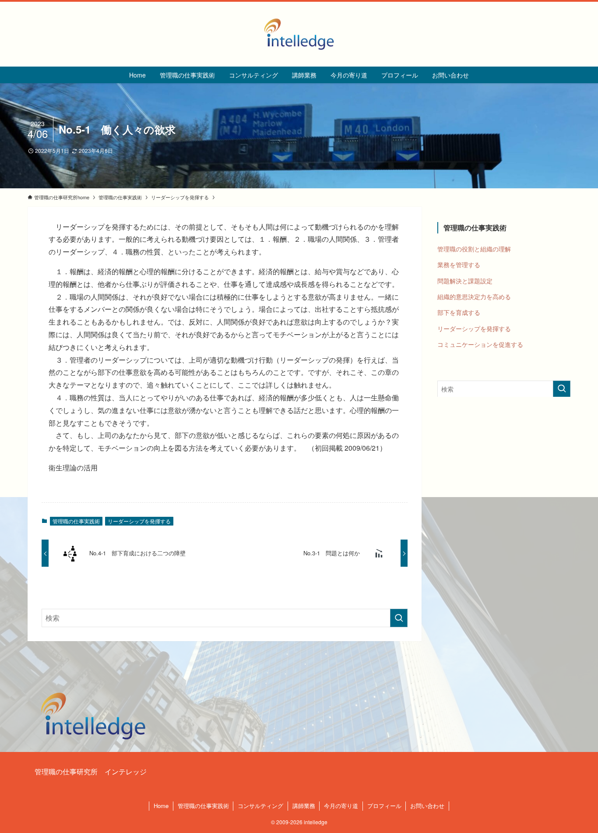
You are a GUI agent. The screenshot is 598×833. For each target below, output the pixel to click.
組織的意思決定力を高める (474, 296)
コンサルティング (260, 805)
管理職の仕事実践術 (76, 521)
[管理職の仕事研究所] (299, 34)
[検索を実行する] (399, 618)
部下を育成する (458, 312)
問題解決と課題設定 (464, 280)
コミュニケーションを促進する (480, 344)
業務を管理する (458, 264)
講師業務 (303, 805)
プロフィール (384, 805)
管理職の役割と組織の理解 (474, 248)
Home (161, 805)
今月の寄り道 (341, 805)
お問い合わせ (427, 805)
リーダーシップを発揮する (139, 521)
